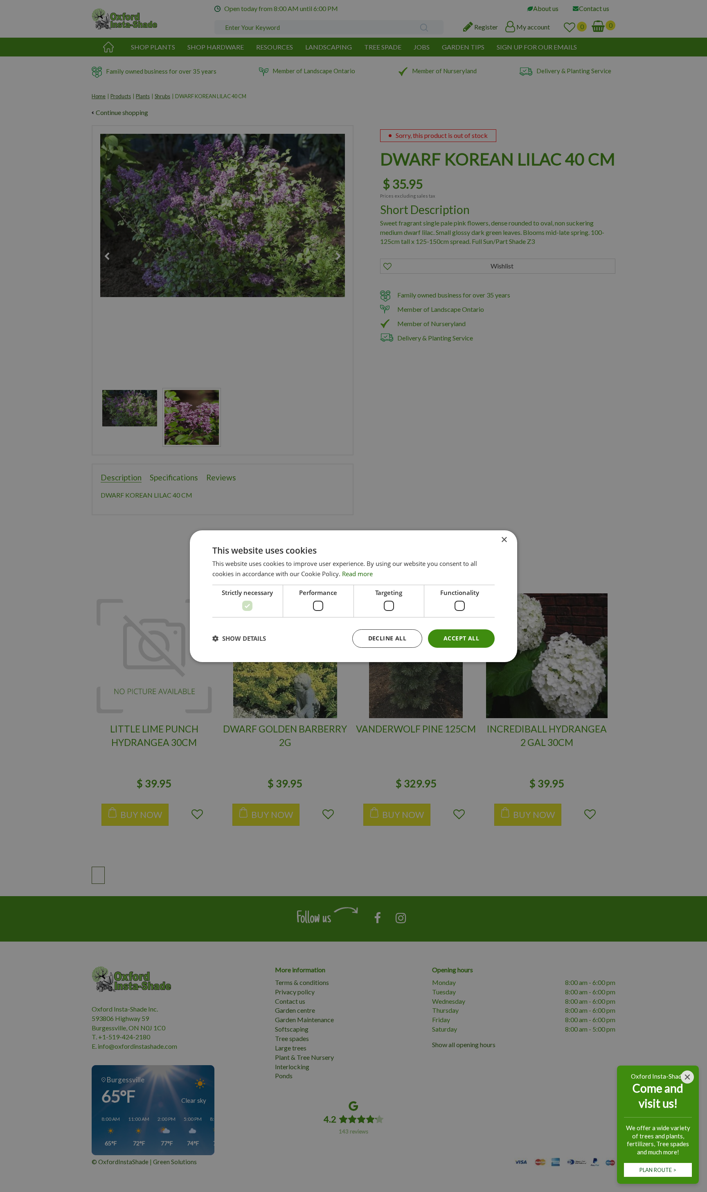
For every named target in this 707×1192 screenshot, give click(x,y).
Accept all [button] (461, 638)
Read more (357, 574)
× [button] (504, 539)
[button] (239, 638)
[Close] (687, 1077)
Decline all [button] (387, 638)
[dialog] (353, 596)
